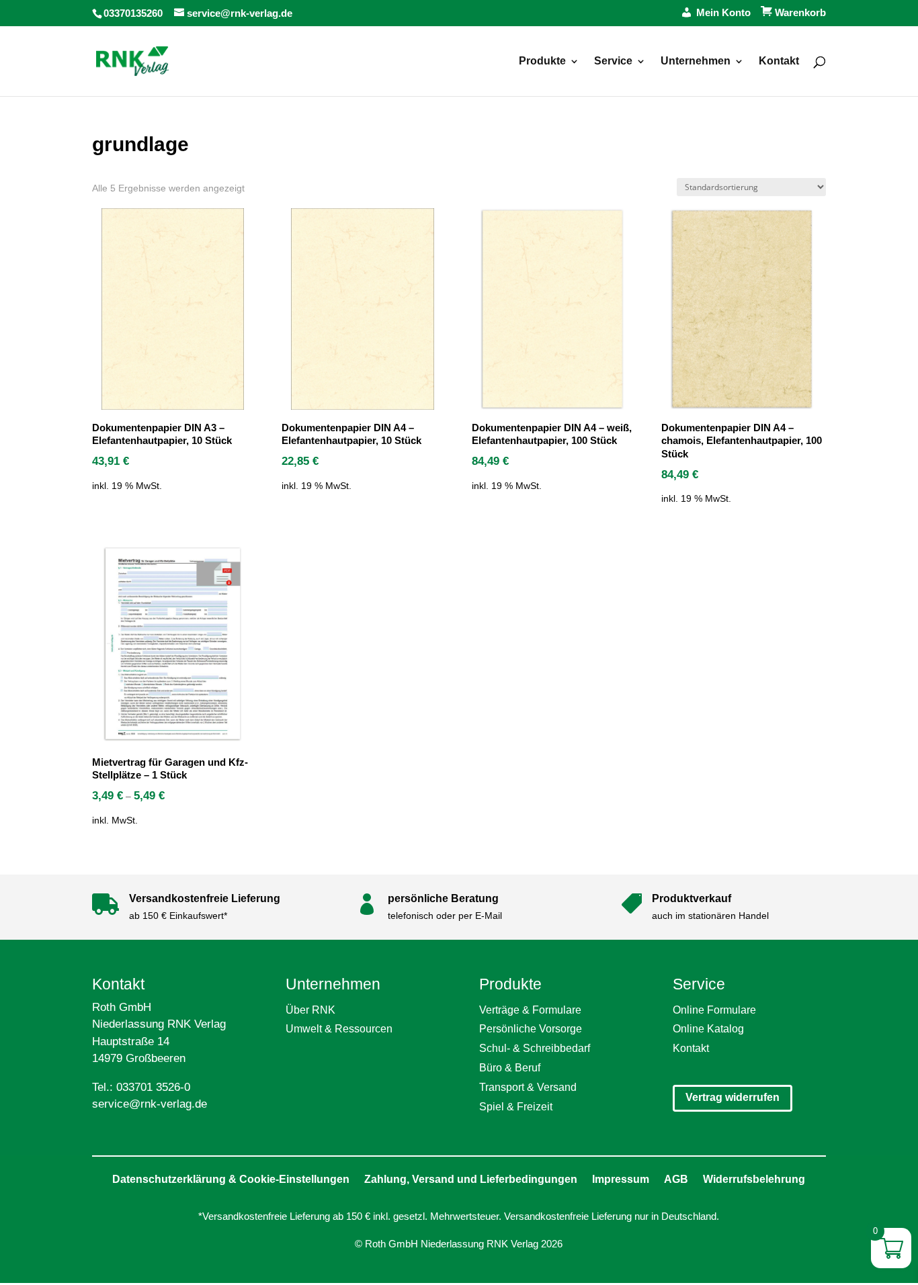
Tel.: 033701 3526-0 (141, 1087)
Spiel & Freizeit (515, 1106)
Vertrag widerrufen (732, 1097)
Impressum (620, 1179)
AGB (676, 1179)
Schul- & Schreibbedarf (534, 1048)
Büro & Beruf (509, 1067)
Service (613, 61)
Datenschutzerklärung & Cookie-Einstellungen (230, 1179)
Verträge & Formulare (530, 1010)
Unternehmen (696, 61)
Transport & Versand (528, 1087)
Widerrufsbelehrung (754, 1179)
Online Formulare (714, 1010)
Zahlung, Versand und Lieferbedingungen (470, 1179)
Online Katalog (708, 1028)
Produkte (542, 61)
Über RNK (310, 1010)
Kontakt (779, 61)
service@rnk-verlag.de (149, 1104)
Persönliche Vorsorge (530, 1028)
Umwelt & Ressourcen (339, 1028)
